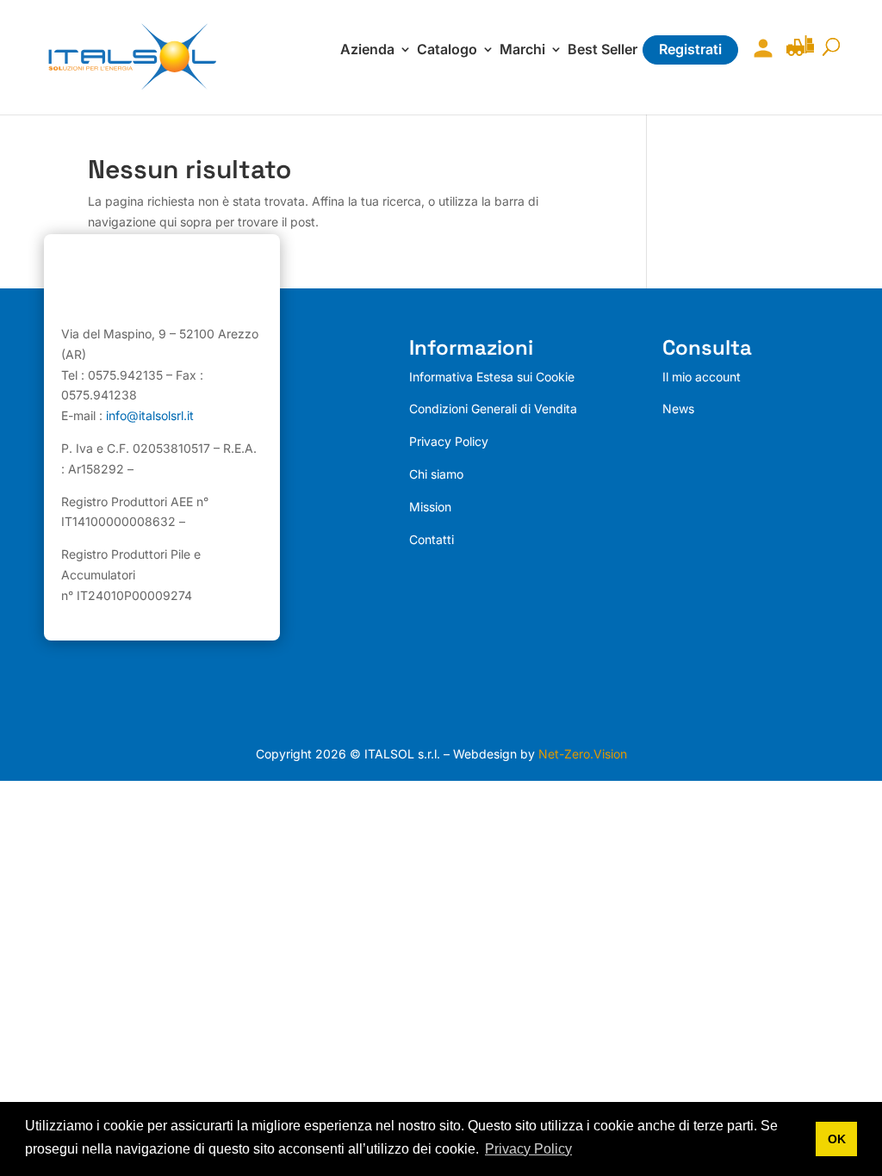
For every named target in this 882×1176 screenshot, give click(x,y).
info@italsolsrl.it (150, 415)
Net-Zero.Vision (582, 753)
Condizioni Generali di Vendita (493, 408)
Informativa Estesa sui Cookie (492, 376)
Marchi (522, 50)
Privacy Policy (448, 441)
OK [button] (837, 1139)
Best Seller (602, 50)
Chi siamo (436, 474)
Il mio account (758, 59)
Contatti (431, 539)
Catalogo (447, 50)
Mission (430, 506)
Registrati (690, 49)
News (678, 408)
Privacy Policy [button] (528, 1149)
